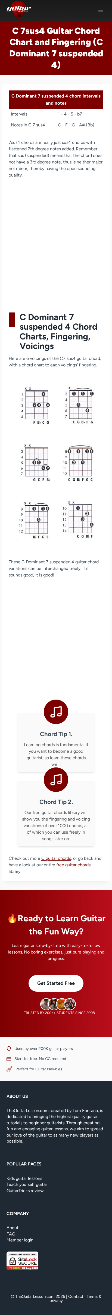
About (12, 1227)
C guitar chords (56, 858)
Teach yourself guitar (27, 1184)
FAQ (11, 1234)
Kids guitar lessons (24, 1178)
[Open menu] (100, 10)
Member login (20, 1240)
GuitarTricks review (25, 1190)
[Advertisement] (56, 243)
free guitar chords (73, 864)
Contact (75, 1296)
